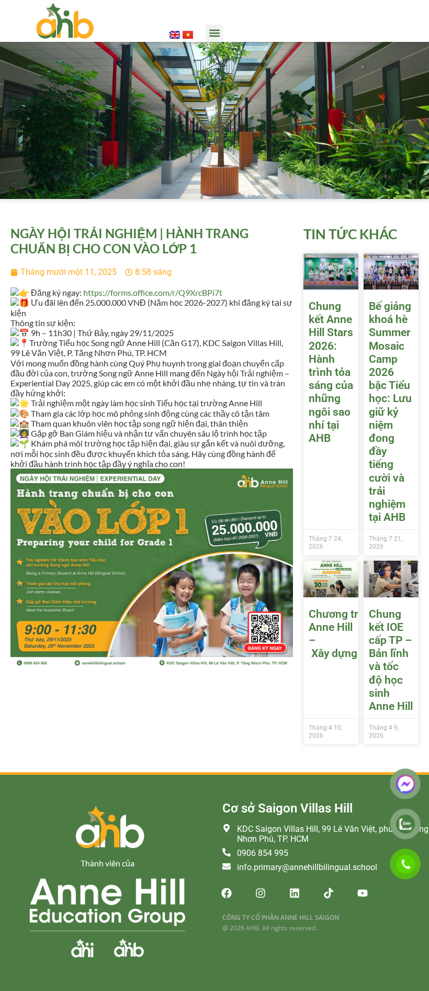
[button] (214, 33)
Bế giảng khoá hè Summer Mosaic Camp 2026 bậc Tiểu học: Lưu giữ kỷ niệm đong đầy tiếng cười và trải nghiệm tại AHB (390, 412)
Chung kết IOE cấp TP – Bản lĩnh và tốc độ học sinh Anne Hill (391, 660)
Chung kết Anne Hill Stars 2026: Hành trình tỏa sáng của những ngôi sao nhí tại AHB (331, 372)
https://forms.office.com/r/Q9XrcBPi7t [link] (152, 292)
